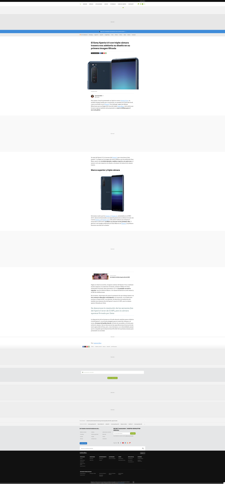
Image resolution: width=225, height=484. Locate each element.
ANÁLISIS (85, 4)
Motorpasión (120, 458)
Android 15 (107, 424)
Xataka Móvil (82, 460)
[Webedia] (142, 1)
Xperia (109, 346)
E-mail (106, 53)
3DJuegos (91, 458)
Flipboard (138, 4)
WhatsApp (91, 34)
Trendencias (130, 458)
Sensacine (101, 458)
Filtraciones (114, 346)
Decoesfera (130, 460)
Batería (129, 34)
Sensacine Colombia (101, 475)
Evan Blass (121, 106)
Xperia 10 (114, 216)
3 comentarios (95, 53)
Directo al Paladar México (112, 474)
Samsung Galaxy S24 (138, 424)
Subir (142, 453)
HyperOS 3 (96, 34)
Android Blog (97, 343)
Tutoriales (82, 434)
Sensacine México (102, 473)
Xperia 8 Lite (124, 100)
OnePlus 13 (131, 424)
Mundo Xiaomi (82, 466)
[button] (99, 95)
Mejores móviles (124, 424)
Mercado (104, 434)
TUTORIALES (113, 4)
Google (92, 436)
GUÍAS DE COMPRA (122, 4)
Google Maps (107, 34)
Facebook (134, 34)
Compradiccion (131, 461)
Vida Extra (91, 460)
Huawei (81, 436)
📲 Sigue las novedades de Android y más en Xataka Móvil (112, 31)
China (112, 34)
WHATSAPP (131, 4)
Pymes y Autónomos (140, 461)
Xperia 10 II (105, 219)
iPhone (120, 34)
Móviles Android (98, 346)
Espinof (100, 460)
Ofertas (116, 34)
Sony (105, 346)
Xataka (81, 458)
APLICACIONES (99, 4)
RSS (128, 443)
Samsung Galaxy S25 (92, 424)
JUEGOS (106, 4)
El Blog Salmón (140, 458)
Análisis (92, 432)
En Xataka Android (113, 275)
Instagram (140, 4)
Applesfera (82, 461)
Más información (121, 482)
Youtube (142, 4)
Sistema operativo (94, 434)
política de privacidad (129, 435)
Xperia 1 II (98, 219)
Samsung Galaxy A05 (115, 424)
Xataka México (82, 473)
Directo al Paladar (112, 458)
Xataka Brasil (82, 475)
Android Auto (93, 438)
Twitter (144, 4)
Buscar (143, 448)
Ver (113, 378)
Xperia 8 (107, 104)
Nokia (125, 34)
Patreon (123, 223)
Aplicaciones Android (107, 432)
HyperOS (101, 34)
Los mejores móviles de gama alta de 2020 (120, 277)
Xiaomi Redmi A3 (101, 424)
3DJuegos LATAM (93, 473)
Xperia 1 (107, 216)
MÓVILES (91, 4)
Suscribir (133, 433)
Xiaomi (104, 436)
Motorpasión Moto (121, 460)
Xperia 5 (114, 157)
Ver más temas (83, 443)
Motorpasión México (120, 474)
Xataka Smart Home (82, 464)
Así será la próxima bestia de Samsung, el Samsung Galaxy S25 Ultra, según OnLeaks (102, 420)
